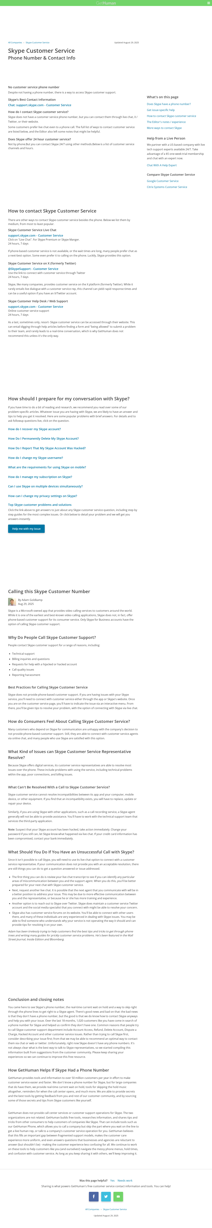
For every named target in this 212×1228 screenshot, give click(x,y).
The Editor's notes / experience (166, 122)
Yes (112, 1180)
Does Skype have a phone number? (169, 104)
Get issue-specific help (161, 110)
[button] (208, 3)
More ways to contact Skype (164, 128)
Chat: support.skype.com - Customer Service (39, 105)
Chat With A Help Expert (162, 165)
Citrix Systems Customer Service (167, 187)
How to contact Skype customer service (171, 116)
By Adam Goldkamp (30, 600)
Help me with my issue (26, 529)
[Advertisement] (73, 178)
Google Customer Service (163, 181)
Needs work (125, 1180)
